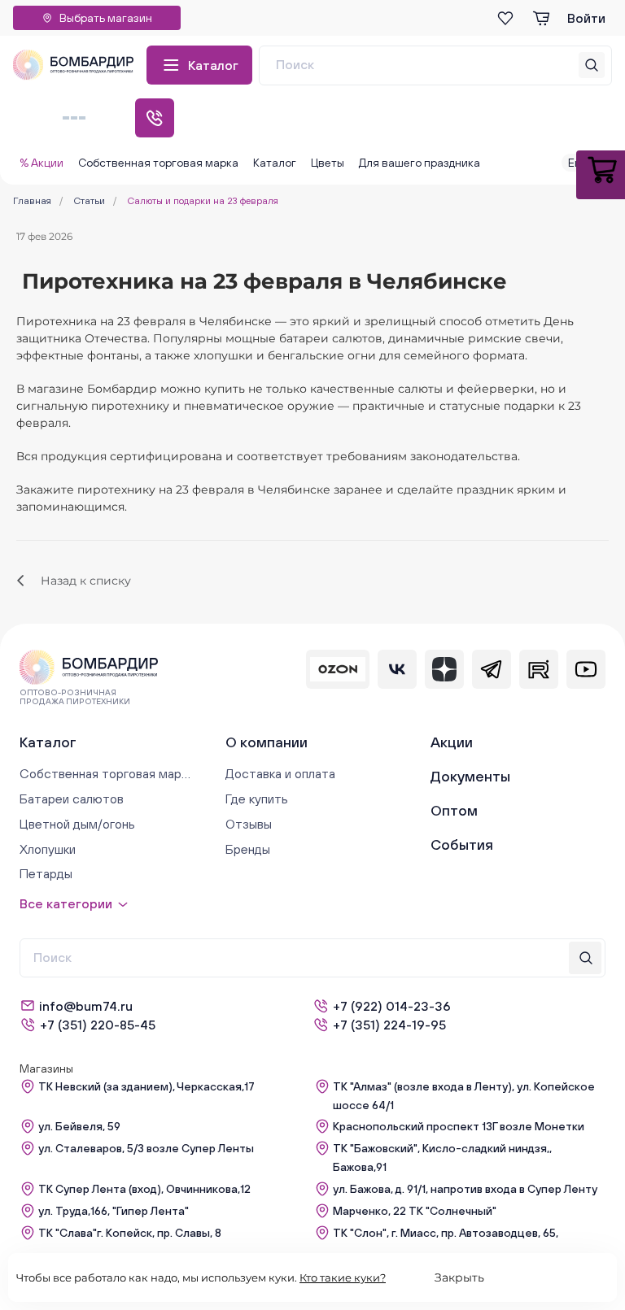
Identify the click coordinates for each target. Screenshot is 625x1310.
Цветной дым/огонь (77, 823)
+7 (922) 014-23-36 (392, 1006)
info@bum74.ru (86, 1006)
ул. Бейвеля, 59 (79, 1126)
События (462, 844)
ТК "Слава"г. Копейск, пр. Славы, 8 (129, 1232)
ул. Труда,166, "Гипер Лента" (113, 1210)
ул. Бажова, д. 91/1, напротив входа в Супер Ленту (465, 1188)
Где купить (256, 798)
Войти (586, 18)
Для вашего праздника (419, 162)
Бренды (247, 849)
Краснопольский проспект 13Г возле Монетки (458, 1126)
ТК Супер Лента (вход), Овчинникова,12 (144, 1188)
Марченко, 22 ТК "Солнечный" (414, 1210)
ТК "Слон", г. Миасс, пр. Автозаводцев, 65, (445, 1232)
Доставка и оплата (280, 773)
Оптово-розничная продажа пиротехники (75, 697)
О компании (266, 742)
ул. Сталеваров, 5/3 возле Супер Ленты (146, 1148)
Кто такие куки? (342, 1277)
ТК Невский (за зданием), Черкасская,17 (146, 1086)
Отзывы (248, 823)
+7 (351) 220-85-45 (97, 1024)
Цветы (327, 162)
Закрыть (459, 1277)
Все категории (66, 903)
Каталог (213, 65)
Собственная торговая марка (158, 162)
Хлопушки (48, 849)
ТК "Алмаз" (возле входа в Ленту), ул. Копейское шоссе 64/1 (464, 1096)
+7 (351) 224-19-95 (389, 1024)
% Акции (41, 162)
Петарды (46, 873)
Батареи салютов (72, 798)
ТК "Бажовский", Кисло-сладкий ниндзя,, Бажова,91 (442, 1157)
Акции (452, 742)
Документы (470, 776)
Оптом (454, 810)
